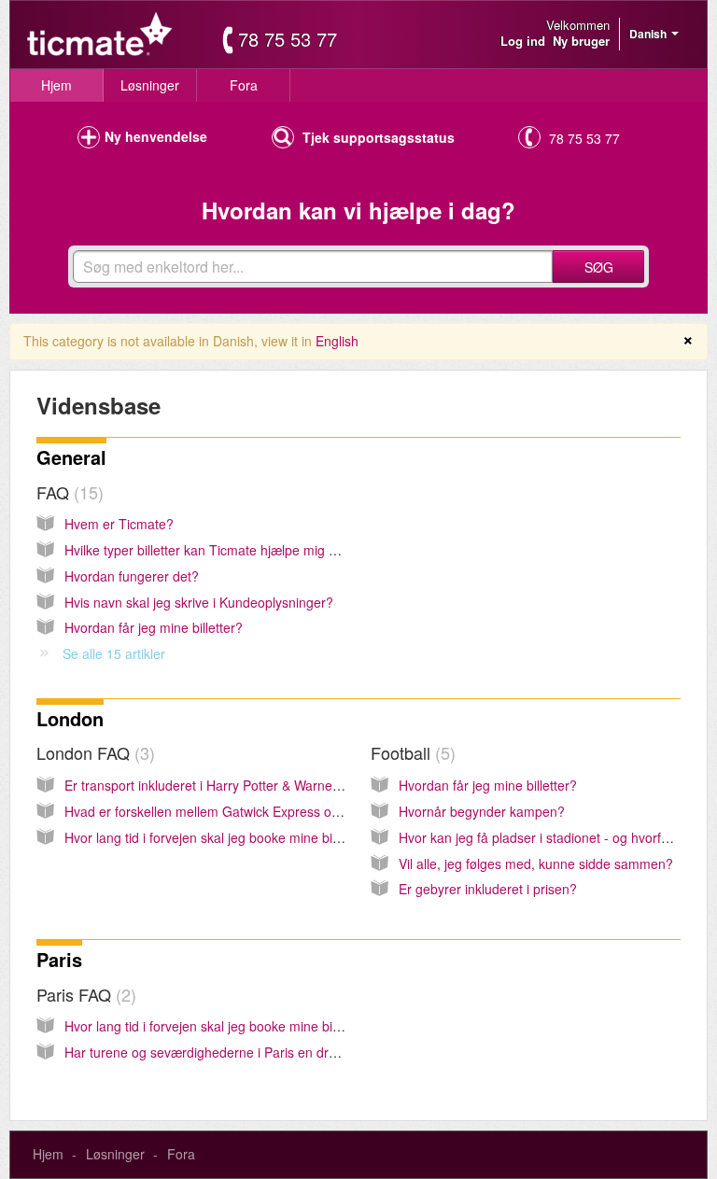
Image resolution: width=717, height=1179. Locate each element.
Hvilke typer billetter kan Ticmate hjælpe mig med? (213, 549)
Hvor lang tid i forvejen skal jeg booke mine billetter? (218, 837)
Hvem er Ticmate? (119, 523)
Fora (244, 85)
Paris (59, 959)
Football (410, 752)
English (337, 340)
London (70, 718)
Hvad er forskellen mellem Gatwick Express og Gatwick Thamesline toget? (283, 811)
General (71, 456)
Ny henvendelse (156, 136)
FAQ (67, 492)
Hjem (56, 85)
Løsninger (149, 85)
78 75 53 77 (287, 39)
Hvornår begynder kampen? (482, 811)
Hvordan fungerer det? (131, 576)
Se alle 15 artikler (114, 653)
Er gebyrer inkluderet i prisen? (488, 888)
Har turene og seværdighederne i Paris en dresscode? (225, 1052)
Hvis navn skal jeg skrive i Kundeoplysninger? (198, 602)
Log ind (522, 40)
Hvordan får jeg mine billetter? (153, 627)
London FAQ (92, 752)
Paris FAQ (83, 994)
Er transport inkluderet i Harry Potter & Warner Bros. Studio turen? (259, 785)
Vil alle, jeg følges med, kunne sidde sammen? (536, 863)
